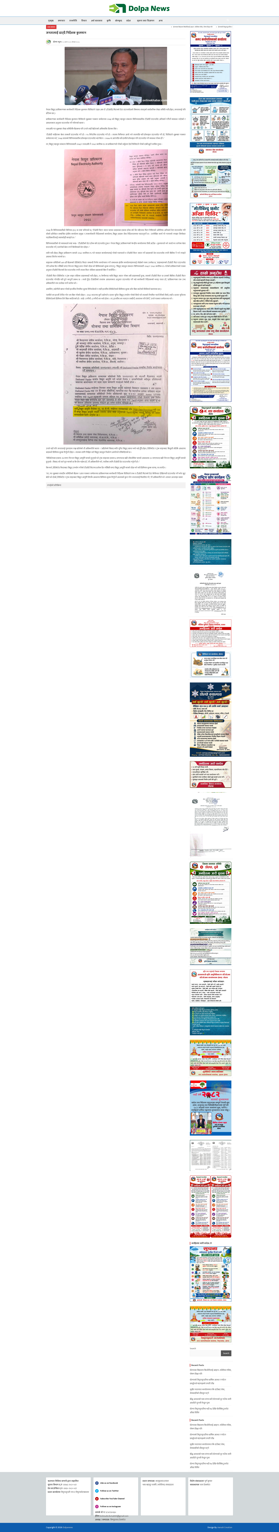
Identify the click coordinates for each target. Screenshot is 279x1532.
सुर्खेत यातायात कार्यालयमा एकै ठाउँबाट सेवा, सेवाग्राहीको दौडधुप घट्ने (190, 27)
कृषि (109, 20)
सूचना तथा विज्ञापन (145, 20)
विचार (84, 20)
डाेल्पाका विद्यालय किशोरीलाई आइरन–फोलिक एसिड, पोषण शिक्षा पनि (96, 27)
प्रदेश (128, 20)
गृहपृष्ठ (51, 20)
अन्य (161, 20)
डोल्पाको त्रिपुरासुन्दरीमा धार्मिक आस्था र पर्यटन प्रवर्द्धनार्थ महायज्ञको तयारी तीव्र (143, 27)
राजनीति (73, 20)
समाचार (61, 20)
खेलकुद (118, 20)
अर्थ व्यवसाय (96, 20)
